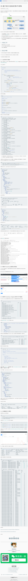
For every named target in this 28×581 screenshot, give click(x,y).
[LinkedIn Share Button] (16, 538)
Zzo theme (17, 580)
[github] (14, 551)
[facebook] (13, 577)
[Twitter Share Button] (11, 538)
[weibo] (15, 551)
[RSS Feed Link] (17, 577)
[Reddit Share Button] (13, 538)
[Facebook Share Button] (9, 538)
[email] (13, 551)
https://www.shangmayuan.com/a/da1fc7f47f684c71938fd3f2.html (10, 529)
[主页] (1, 1)
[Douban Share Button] (15, 538)
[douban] (12, 551)
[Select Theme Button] (24, 1)
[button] (27, 1)
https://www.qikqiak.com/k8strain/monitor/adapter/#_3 (8, 531)
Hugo (13, 580)
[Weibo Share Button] (18, 538)
